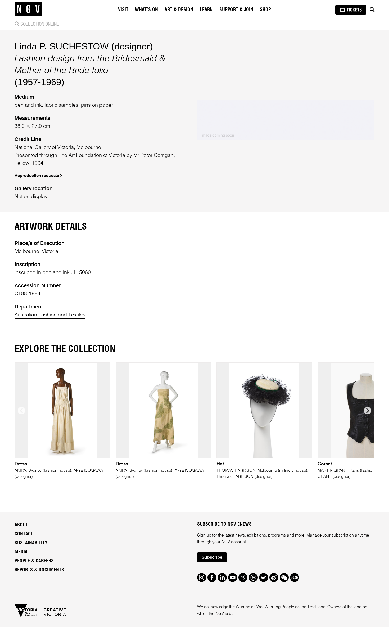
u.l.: (74, 272)
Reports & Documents (39, 570)
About (21, 525)
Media (21, 552)
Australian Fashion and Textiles (50, 315)
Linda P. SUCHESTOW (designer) (84, 46)
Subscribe (212, 557)
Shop (265, 9)
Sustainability (31, 543)
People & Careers (34, 561)
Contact (24, 534)
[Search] (372, 9)
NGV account (233, 542)
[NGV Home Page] (28, 9)
